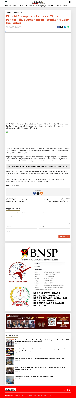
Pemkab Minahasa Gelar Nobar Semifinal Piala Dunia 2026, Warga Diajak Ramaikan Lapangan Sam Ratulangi (41, 349)
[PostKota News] (38, 2)
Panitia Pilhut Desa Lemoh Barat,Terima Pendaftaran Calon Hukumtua (18, 199)
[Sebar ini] (58, 27)
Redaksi (24, 395)
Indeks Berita (32, 395)
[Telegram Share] (64, 27)
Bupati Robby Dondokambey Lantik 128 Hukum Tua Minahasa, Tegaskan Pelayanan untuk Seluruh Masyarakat (40, 368)
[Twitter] (38, 193)
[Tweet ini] (61, 27)
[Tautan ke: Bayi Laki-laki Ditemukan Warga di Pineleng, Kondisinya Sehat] (10, 379)
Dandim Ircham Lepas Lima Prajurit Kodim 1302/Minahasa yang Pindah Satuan (57, 199)
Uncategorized (9, 27)
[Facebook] (34, 193)
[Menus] (6, 2)
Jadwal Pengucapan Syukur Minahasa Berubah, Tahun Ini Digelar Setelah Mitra (39, 358)
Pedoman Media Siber (44, 395)
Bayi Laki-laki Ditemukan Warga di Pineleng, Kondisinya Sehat (34, 376)
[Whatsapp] (68, 27)
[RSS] (41, 193)
